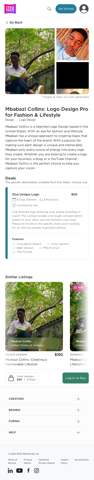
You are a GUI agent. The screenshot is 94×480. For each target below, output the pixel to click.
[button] (50, 8)
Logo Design (27, 119)
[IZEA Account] (84, 8)
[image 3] (72, 78)
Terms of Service (12, 461)
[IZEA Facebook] (28, 470)
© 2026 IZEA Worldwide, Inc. (23, 453)
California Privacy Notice (46, 461)
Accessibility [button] (82, 459)
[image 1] (30, 61)
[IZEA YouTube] (19, 470)
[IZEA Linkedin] (10, 470)
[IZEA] (10, 8)
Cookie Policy (64, 461)
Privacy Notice (28, 461)
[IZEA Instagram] (36, 470)
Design (9, 119)
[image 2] (72, 44)
